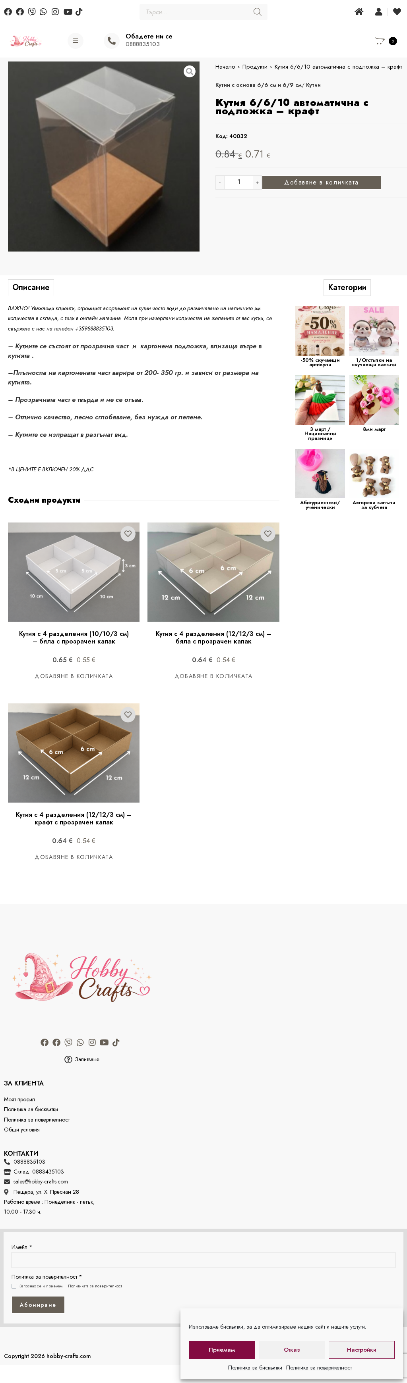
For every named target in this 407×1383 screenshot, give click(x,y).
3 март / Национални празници (320, 433)
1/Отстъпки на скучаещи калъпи (374, 362)
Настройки (361, 1349)
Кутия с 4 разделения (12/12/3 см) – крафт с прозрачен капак (75, 818)
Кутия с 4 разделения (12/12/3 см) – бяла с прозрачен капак (214, 637)
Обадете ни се (149, 36)
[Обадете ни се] (112, 41)
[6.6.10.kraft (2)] (104, 156)
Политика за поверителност (319, 1367)
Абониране (38, 1305)
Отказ (292, 1349)
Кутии (313, 85)
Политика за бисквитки (255, 1367)
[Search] (257, 12)
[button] (81, 1059)
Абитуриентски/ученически (320, 505)
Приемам (222, 1349)
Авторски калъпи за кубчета (374, 505)
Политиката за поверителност (95, 1286)
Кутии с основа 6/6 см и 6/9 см (258, 85)
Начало (225, 66)
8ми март (374, 429)
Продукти (254, 66)
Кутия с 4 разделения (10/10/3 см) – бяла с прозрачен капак (75, 637)
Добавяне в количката (321, 182)
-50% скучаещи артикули (320, 362)
